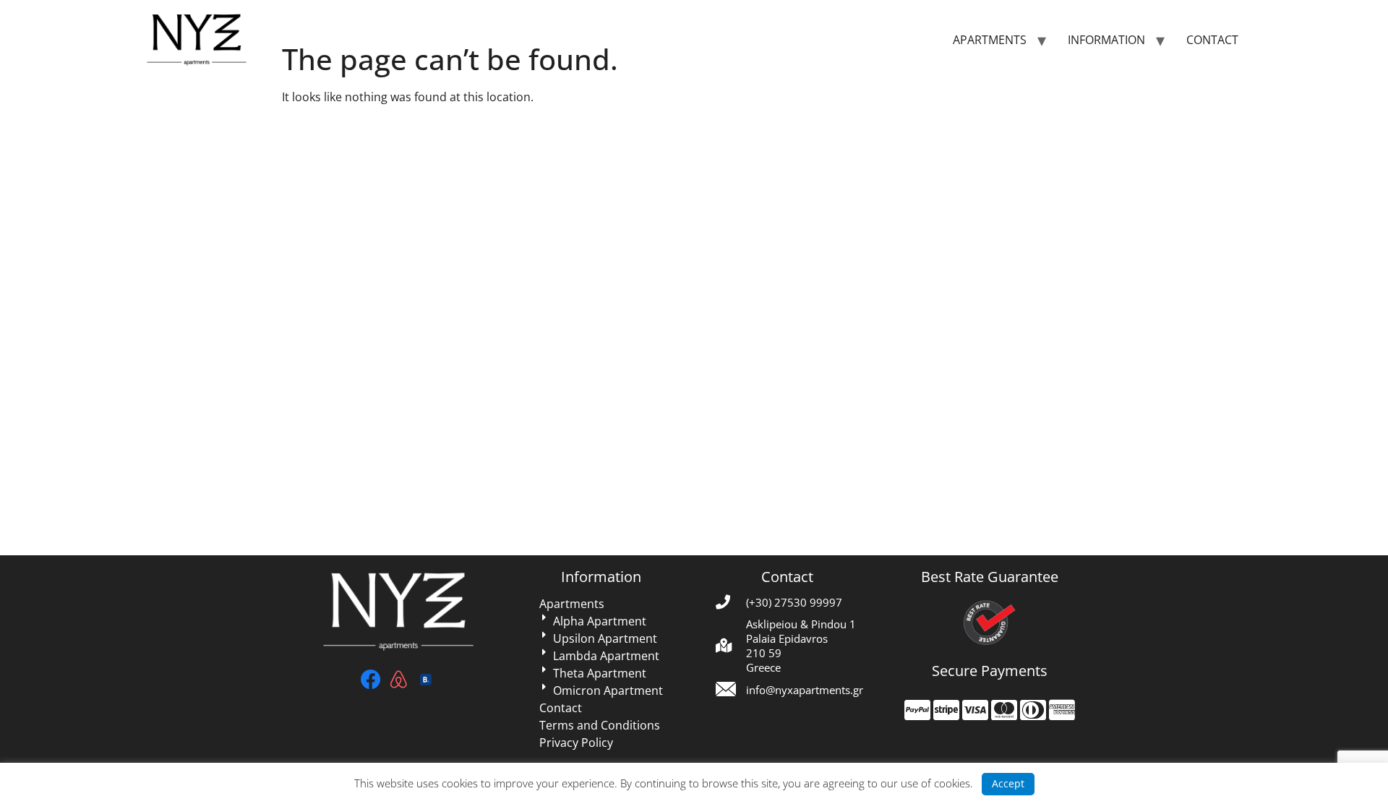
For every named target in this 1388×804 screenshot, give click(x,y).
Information (1106, 40)
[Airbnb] (398, 679)
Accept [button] (1008, 783)
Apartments (990, 40)
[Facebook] (371, 679)
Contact (1212, 40)
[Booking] (426, 679)
